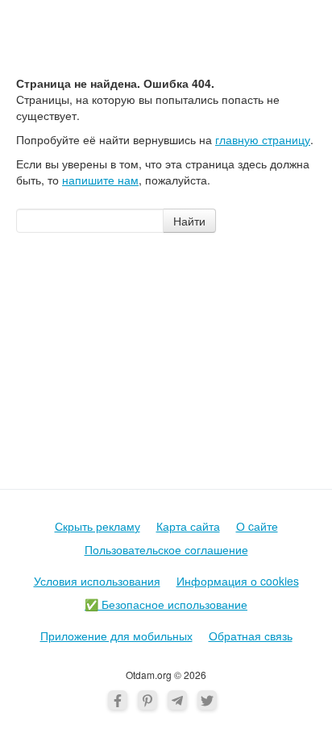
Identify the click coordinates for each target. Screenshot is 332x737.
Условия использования (97, 581)
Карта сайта (188, 526)
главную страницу (262, 139)
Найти (189, 221)
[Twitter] (207, 700)
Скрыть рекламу (97, 526)
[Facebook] (117, 700)
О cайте (257, 526)
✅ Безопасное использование (166, 604)
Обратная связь (251, 635)
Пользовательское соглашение (166, 549)
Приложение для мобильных (116, 635)
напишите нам (100, 180)
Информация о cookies (237, 581)
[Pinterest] (147, 700)
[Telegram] (177, 700)
